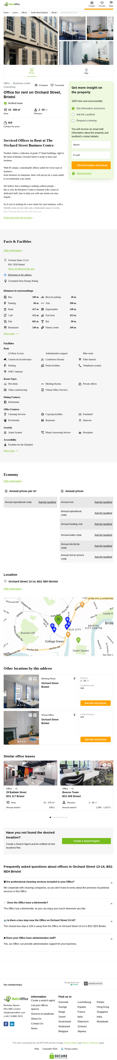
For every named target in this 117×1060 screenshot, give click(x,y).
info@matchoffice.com (14, 1012)
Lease (15, 13)
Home (6, 13)
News (34, 1028)
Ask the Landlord (85, 114)
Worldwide (102, 1021)
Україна (82, 1031)
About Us (36, 1018)
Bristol (54, 13)
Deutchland (64, 1021)
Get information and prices (90, 108)
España (82, 1007)
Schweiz (82, 1026)
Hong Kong (103, 1007)
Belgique (63, 1031)
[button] (29, 679)
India (99, 1016)
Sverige (62, 1007)
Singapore (102, 1012)
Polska (100, 1002)
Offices (24, 13)
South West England (39, 13)
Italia (80, 1016)
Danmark (63, 1002)
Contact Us (37, 1023)
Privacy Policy (70, 1043)
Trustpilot (73, 185)
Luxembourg (84, 1002)
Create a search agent (43, 1000)
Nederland (64, 1026)
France (81, 1012)
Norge (61, 1012)
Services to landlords (42, 1014)
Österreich (83, 1021)
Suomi (62, 1016)
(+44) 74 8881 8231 (13, 1016)
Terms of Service (90, 1043)
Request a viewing (86, 120)
